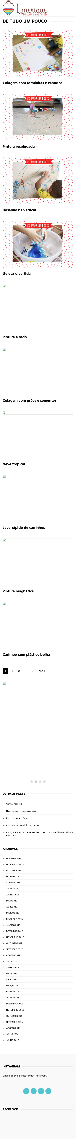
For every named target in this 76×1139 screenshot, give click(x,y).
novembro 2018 (15, 864)
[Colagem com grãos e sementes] (38, 371)
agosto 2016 (13, 1028)
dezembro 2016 (14, 1003)
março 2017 (12, 985)
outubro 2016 (14, 1016)
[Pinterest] (48, 1091)
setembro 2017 (14, 949)
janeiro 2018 (13, 925)
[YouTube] (41, 1091)
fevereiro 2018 (14, 919)
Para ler (16, 760)
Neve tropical (14, 464)
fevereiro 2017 (14, 991)
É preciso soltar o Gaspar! (26, 766)
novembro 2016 (15, 1010)
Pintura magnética (18, 591)
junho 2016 (12, 1040)
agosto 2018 (13, 882)
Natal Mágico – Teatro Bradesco (21, 811)
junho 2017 (12, 967)
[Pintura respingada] (38, 117)
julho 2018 (12, 888)
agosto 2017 (13, 955)
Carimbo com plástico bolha (26, 654)
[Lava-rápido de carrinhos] (38, 498)
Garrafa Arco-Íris (14, 803)
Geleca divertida (17, 273)
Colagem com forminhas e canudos (32, 83)
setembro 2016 (14, 1022)
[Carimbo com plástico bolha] (38, 625)
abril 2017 (11, 979)
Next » (43, 670)
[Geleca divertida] (38, 244)
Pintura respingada (19, 146)
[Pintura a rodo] (38, 307)
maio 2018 (11, 900)
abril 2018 (11, 906)
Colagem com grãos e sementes (29, 400)
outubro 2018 (14, 870)
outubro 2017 (14, 943)
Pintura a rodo (15, 337)
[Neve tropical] (38, 434)
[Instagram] (34, 1091)
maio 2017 (11, 973)
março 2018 (12, 912)
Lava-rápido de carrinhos (24, 527)
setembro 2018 (14, 876)
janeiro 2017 (13, 997)
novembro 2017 (15, 937)
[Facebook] (26, 1091)
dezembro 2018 (14, 858)
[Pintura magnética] (38, 561)
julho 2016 (12, 1034)
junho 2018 (12, 894)
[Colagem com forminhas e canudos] (38, 53)
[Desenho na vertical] (38, 180)
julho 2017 (12, 961)
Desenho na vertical (19, 210)
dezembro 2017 (14, 931)
